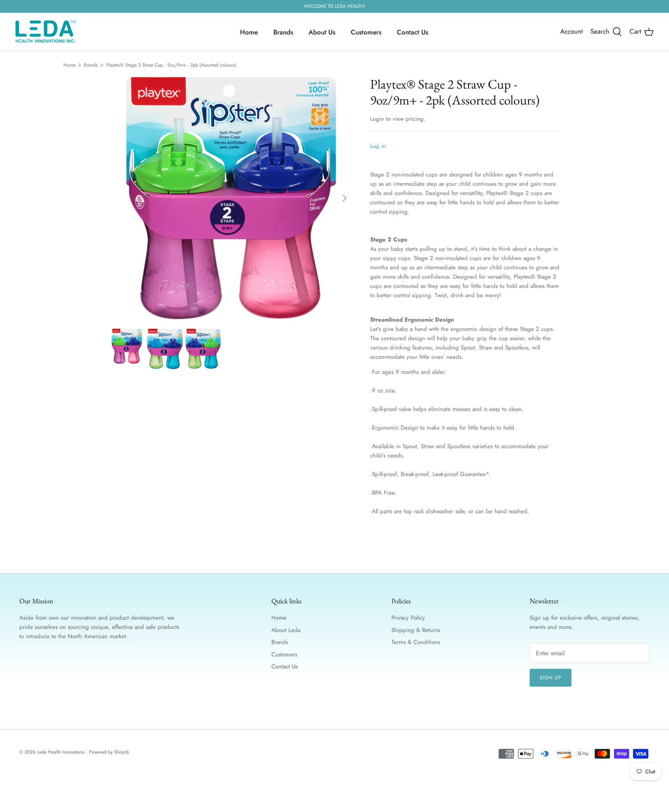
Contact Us (412, 32)
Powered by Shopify (109, 752)
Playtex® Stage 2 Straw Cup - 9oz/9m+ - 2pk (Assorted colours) (171, 65)
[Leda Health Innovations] (45, 32)
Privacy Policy (408, 617)
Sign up (550, 677)
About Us (322, 32)
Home (249, 32)
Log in (378, 146)
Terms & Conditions (415, 642)
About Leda (285, 630)
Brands (283, 32)
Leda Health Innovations (61, 752)
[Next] (344, 198)
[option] (231, 198)
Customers (366, 32)
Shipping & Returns (415, 630)
